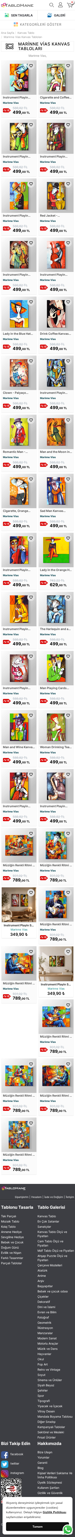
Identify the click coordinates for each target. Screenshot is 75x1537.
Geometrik (44, 1322)
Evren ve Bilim (47, 1312)
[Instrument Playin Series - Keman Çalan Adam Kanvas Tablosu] (18, 195)
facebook (16, 1454)
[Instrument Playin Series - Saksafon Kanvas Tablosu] (18, 77)
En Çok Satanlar (48, 1221)
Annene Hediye (11, 1232)
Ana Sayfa (7, 32)
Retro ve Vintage (49, 1369)
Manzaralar (45, 1333)
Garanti (42, 1462)
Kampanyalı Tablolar (51, 1427)
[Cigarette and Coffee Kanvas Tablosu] (56, 77)
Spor (41, 1395)
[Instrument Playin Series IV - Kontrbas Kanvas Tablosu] (18, 786)
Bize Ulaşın (45, 1452)
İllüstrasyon (45, 1328)
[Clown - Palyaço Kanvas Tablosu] (18, 372)
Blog (41, 1468)
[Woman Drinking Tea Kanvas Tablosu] (56, 727)
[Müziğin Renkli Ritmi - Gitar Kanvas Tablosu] (56, 845)
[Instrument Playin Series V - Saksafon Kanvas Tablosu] (56, 372)
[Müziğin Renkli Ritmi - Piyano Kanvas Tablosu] (56, 1075)
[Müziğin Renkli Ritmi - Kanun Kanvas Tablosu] (18, 845)
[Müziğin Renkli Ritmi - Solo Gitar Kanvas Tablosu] (56, 1016)
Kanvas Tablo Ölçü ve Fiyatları (52, 1234)
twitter (14, 1463)
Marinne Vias (11, 102)
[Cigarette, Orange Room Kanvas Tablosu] (18, 490)
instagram (17, 1473)
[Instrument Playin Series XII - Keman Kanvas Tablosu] (18, 254)
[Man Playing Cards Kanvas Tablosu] (56, 667)
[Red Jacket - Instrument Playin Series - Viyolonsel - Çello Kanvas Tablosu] (56, 195)
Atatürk (43, 1270)
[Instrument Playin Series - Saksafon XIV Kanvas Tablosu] (56, 786)
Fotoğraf (43, 1317)
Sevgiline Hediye (12, 1237)
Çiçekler (43, 1296)
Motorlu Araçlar (48, 1343)
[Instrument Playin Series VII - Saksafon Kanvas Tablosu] (18, 608)
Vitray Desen (46, 1411)
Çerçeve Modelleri (50, 1265)
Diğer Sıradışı (46, 1421)
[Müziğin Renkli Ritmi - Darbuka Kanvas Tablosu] (56, 904)
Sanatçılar (44, 1226)
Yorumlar (43, 1457)
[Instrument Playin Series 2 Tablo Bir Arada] (56, 963)
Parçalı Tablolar (11, 1263)
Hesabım (36, 1197)
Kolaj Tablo (8, 1226)
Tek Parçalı (8, 1216)
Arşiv (41, 1281)
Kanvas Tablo (47, 1216)
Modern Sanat (47, 1338)
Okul (41, 1359)
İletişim (70, 1197)
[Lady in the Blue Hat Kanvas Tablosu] (18, 313)
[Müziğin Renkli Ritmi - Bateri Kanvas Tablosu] (18, 1075)
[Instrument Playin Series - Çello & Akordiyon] (19, 904)
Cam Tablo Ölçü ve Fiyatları (50, 1243)
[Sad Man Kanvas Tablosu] (56, 490)
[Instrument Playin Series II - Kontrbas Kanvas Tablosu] (18, 549)
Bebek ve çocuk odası (53, 1291)
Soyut (41, 1375)
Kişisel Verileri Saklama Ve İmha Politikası (55, 1475)
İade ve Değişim (53, 1197)
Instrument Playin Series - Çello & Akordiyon (35, 925)
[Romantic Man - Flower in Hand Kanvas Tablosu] (18, 431)
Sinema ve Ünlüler (50, 1380)
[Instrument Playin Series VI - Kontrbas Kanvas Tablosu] (56, 254)
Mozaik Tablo (10, 1221)
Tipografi (44, 1401)
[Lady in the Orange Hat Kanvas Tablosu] (56, 549)
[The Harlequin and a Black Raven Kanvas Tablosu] (56, 608)
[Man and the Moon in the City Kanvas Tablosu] (56, 431)
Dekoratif (44, 1301)
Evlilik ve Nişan (11, 1252)
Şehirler (43, 1390)
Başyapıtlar (45, 1286)
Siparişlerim (21, 1197)
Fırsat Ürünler (47, 1437)
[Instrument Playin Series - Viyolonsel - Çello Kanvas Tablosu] (56, 136)
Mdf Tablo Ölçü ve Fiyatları (56, 1250)
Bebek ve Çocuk (12, 1242)
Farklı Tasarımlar (12, 1258)
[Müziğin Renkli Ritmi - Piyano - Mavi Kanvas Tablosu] (18, 963)
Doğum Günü (10, 1247)
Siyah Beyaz (46, 1385)
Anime (42, 1275)
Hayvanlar (44, 1354)
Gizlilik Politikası (54, 1512)
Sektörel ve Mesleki (51, 1432)
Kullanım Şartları (48, 1487)
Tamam (37, 1526)
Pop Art (43, 1364)
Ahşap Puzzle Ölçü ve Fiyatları (52, 1258)
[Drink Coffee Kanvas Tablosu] (56, 313)
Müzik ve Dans (48, 1348)
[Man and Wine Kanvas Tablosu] (18, 727)
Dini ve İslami (46, 1307)
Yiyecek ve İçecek (50, 1406)
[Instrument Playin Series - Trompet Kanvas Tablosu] (18, 136)
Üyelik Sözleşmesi (50, 1482)
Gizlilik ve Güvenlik (50, 1493)
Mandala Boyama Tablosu (55, 1416)
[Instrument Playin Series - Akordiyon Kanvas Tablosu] (18, 667)
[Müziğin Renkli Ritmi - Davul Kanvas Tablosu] (18, 1134)
